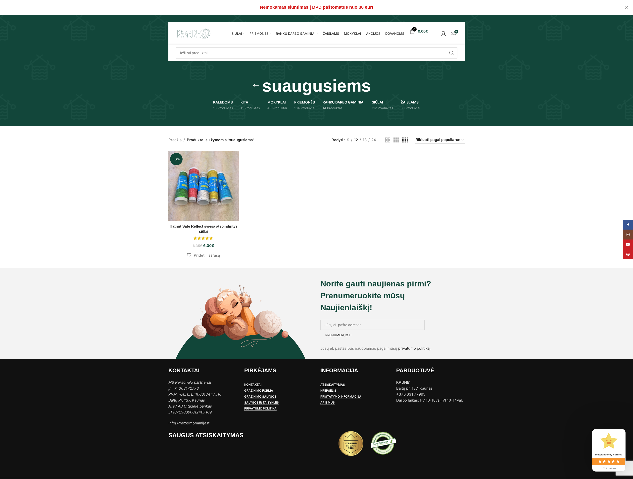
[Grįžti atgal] (256, 86)
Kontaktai (252, 384)
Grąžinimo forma (258, 390)
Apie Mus (327, 402)
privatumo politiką (414, 348)
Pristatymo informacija (340, 396)
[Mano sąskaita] (443, 33)
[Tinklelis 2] (387, 140)
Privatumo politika (260, 408)
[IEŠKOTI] (451, 53)
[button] (203, 255)
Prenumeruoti (338, 335)
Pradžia (175, 139)
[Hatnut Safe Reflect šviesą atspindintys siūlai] (203, 186)
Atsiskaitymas (332, 384)
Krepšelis (328, 390)
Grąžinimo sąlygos (260, 396)
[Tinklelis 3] (395, 140)
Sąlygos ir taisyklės (261, 402)
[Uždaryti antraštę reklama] (627, 7)
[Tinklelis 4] (405, 140)
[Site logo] (193, 33)
